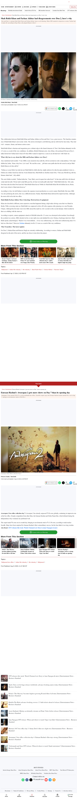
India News (42, 6)
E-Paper (19, 6)
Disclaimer (7, 791)
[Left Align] (2, 3)
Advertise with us (67, 791)
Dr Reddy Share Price (36, 773)
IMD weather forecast (44, 10)
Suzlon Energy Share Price (9, 770)
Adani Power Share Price (41, 770)
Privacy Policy (30, 791)
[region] (38, 39)
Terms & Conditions (18, 791)
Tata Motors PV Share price (67, 770)
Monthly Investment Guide (15, 10)
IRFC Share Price (54, 770)
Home (2, 6)
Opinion (34, 6)
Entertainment (9, 6)
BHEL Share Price (24, 773)
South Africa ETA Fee (30, 10)
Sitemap (50, 791)
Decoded (26, 6)
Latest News (51, 6)
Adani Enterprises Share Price (25, 770)
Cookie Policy (41, 791)
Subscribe (73, 7)
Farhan (22, 223)
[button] (59, 108)
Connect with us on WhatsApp (40, 241)
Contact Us (58, 791)
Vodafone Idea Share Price (50, 773)
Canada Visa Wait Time (59, 10)
